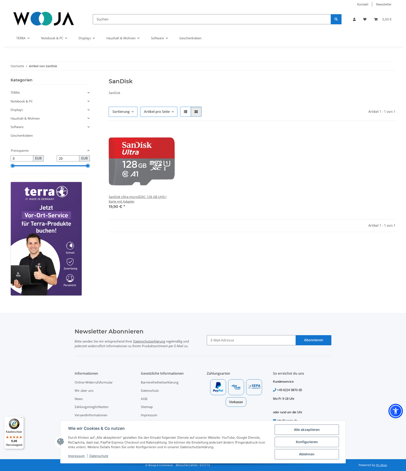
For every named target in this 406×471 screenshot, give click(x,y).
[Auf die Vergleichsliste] (155, 136)
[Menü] (21, 418)
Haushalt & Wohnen (25, 118)
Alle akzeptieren (307, 430)
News (79, 399)
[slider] (12, 166)
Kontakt (362, 4)
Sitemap (147, 407)
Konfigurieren (307, 442)
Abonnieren (313, 340)
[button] (354, 19)
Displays (17, 110)
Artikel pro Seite (157, 111)
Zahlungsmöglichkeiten (91, 407)
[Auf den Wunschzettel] (167, 136)
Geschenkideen (22, 135)
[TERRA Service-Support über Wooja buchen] (46, 238)
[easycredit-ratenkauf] (236, 387)
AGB (144, 399)
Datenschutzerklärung (149, 341)
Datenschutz (98, 456)
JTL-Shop (381, 465)
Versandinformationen (91, 415)
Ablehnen (306, 454)
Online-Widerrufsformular (94, 382)
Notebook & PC (22, 101)
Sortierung (121, 111)
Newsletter (384, 4)
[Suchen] (336, 19)
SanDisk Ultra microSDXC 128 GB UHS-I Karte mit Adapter (137, 199)
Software (17, 127)
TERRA (15, 92)
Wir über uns (84, 390)
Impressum (76, 456)
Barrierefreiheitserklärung (159, 382)
